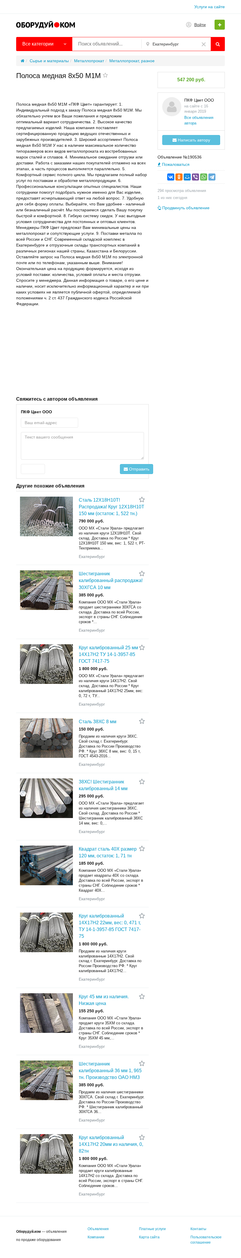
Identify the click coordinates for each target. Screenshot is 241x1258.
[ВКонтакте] (170, 177)
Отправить (138, 469)
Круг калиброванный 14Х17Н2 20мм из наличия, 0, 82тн (111, 1144)
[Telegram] (211, 177)
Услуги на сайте (209, 6)
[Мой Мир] (187, 177)
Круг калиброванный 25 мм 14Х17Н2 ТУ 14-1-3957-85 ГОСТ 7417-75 (108, 654)
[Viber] (195, 177)
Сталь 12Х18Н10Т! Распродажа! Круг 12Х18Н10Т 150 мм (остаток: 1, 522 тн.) (111, 507)
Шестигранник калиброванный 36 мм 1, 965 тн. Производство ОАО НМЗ (110, 1070)
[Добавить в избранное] (105, 76)
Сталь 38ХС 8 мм (97, 721)
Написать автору (193, 140)
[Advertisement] (82, 351)
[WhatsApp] (203, 177)
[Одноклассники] (179, 177)
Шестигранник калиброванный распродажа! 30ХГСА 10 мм (111, 580)
